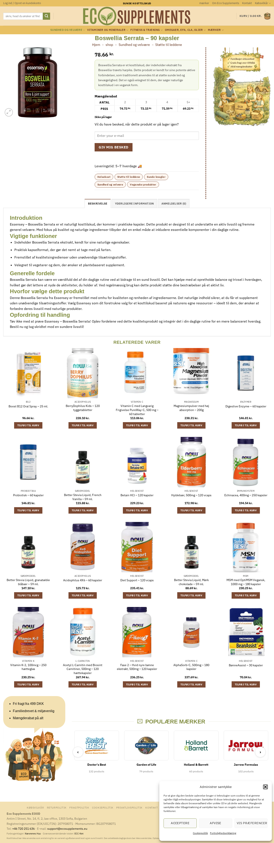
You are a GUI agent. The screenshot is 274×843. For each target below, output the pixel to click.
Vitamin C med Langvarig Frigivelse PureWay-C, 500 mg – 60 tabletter (137, 410)
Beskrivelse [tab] (97, 203)
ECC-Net (78, 833)
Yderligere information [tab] (134, 203)
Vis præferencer (252, 823)
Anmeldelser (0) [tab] (173, 203)
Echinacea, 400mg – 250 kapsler (245, 495)
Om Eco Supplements (225, 3)
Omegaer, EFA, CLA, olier (184, 30)
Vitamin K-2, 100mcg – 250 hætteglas (28, 667)
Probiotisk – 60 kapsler (28, 495)
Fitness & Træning (145, 30)
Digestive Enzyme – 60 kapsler (245, 406)
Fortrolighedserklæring (223, 833)
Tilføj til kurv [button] (28, 425)
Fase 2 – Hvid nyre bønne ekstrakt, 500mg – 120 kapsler (137, 667)
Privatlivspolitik (129, 807)
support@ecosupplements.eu (67, 829)
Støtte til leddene (168, 44)
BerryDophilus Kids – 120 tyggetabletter (83, 408)
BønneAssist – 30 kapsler (246, 665)
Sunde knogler (156, 176)
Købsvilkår (261, 3)
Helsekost (103, 176)
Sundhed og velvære (66, 30)
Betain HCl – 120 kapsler (137, 495)
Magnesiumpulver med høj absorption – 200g (191, 408)
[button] (265, 787)
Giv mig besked (113, 147)
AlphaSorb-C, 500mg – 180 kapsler (191, 667)
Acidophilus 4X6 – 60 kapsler (82, 580)
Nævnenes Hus (33, 833)
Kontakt (247, 3)
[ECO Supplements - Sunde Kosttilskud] (137, 16)
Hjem (96, 44)
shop (109, 44)
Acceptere (180, 823)
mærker (204, 3)
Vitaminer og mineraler (106, 30)
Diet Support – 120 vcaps (137, 580)
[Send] (46, 16)
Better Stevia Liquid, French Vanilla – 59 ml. (82, 497)
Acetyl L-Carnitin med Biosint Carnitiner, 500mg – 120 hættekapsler (82, 669)
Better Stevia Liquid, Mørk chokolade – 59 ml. (191, 582)
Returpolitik (57, 807)
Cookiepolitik (200, 833)
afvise (215, 823)
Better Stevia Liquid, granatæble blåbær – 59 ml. (28, 582)
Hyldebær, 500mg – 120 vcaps (191, 495)
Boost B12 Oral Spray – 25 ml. (28, 406)
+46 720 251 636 (23, 829)
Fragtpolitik (79, 807)
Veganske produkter (143, 184)
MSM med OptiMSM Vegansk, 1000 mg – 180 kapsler (245, 582)
